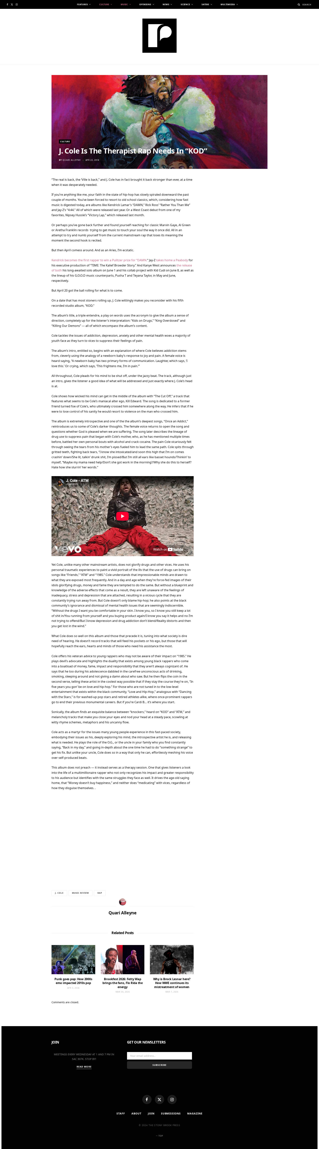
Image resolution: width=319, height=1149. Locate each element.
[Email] (34, 219)
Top (160, 1135)
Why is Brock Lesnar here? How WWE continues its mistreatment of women (172, 983)
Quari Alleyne (71, 160)
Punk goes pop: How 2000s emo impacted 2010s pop (73, 981)
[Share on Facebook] (34, 192)
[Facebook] (147, 1099)
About (136, 1113)
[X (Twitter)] (159, 1099)
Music (124, 4)
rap (99, 892)
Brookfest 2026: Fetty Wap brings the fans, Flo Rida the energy (122, 983)
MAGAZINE (195, 1113)
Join (151, 1113)
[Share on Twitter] (34, 201)
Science (185, 4)
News (166, 4)
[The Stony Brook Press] (159, 35)
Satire (205, 4)
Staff (120, 1113)
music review (80, 892)
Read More (84, 1066)
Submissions (171, 1113)
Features (82, 4)
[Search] (299, 4)
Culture (104, 4)
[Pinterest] (34, 210)
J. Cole (59, 892)
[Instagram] (172, 1099)
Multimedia (228, 4)
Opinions (145, 4)
